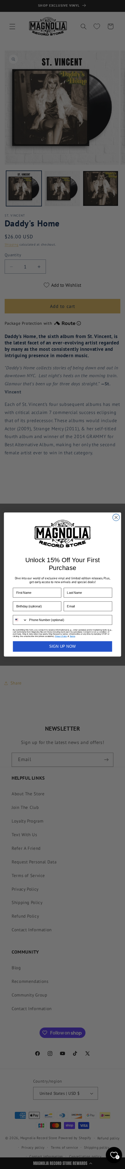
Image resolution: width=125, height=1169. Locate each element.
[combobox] (20, 620)
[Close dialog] (116, 517)
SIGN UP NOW (62, 646)
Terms (72, 636)
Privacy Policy (61, 636)
